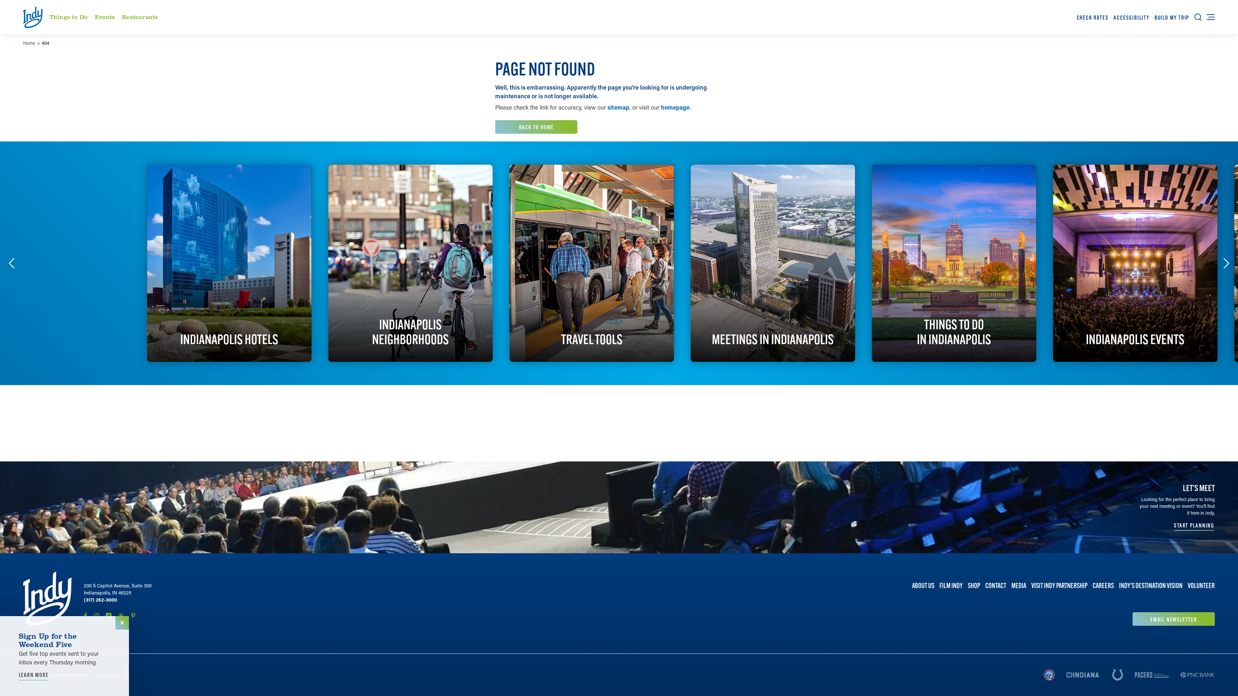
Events (105, 17)
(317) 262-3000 (100, 599)
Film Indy (951, 585)
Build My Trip (1171, 17)
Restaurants (140, 17)
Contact (995, 585)
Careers (1103, 585)
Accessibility (1131, 17)
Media (1018, 585)
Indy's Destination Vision (1151, 585)
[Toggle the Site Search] (1198, 17)
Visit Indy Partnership (1059, 585)
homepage (675, 107)
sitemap (618, 107)
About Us (923, 585)
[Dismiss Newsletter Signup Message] (122, 623)
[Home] (47, 599)
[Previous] (11, 263)
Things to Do (69, 17)
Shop (974, 585)
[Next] (1226, 263)
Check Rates (1093, 17)
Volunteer (1201, 585)
